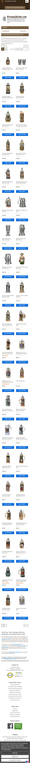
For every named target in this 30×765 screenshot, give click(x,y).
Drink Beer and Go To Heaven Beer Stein (6, 495)
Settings (15, 753)
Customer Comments (15, 712)
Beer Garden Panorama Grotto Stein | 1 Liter (21, 154)
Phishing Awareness (15, 716)
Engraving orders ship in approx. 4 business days (15, 740)
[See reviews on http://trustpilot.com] (18, 726)
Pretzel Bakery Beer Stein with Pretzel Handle (21, 524)
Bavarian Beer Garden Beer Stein (22, 467)
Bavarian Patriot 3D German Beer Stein (22, 268)
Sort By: (12, 49)
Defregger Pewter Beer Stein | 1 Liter (21, 239)
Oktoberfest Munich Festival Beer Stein (20, 97)
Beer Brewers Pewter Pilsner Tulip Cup (6, 239)
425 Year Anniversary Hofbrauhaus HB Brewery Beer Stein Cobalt (7, 410)
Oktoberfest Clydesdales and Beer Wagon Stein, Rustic (21, 580)
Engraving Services (15, 700)
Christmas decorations (16, 644)
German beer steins (10, 658)
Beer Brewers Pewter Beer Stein (21, 211)
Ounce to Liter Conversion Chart (15, 7)
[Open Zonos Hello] (26, 762)
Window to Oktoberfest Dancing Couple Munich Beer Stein (7, 324)
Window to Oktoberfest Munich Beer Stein (21, 410)
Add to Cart (8, 77)
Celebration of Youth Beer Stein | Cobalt (7, 580)
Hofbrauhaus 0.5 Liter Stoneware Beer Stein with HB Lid (21, 353)
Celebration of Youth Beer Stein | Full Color (7, 125)
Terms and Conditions (15, 714)
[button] (15, 31)
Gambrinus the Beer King (15, 692)
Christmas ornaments (22, 645)
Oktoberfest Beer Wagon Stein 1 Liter (7, 552)
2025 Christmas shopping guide (15, 652)
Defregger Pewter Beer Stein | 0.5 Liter (7, 268)
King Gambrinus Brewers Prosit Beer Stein (7, 154)
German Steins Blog (15, 684)
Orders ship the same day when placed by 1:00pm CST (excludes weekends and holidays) (14, 737)
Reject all (15, 756)
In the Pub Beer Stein (20, 381)
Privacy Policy (7, 749)
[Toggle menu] (2, 2)
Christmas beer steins (6, 639)
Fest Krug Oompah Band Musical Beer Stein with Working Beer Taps (7, 353)
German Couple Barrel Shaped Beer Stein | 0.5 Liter (21, 552)
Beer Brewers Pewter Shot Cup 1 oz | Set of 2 (21, 68)
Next (26, 46)
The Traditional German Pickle (15, 696)
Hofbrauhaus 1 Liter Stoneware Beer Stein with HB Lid (7, 381)
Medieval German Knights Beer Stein (7, 211)
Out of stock (22, 106)
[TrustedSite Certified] (19, 673)
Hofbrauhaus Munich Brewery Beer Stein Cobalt (21, 438)
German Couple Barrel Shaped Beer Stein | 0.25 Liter (7, 68)
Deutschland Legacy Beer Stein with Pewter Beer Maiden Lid (21, 182)
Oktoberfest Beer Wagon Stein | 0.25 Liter (7, 182)
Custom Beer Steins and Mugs (15, 686)
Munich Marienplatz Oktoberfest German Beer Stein (7, 97)
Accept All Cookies (15, 760)
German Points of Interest (15, 694)
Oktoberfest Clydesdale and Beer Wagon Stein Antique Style (7, 524)
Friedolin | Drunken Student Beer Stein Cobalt (8, 296)
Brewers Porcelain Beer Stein (21, 609)
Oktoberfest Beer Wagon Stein (21, 324)
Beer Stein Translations (15, 690)
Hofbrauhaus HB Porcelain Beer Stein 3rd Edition (7, 438)
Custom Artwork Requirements (15, 688)
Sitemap (15, 708)
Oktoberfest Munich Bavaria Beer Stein (6, 609)
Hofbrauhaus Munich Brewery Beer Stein (6, 467)
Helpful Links (15, 710)
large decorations (5, 647)
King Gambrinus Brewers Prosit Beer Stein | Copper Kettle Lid (21, 125)
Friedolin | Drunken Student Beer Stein (22, 296)
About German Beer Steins (15, 698)
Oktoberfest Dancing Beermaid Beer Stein (20, 495)
